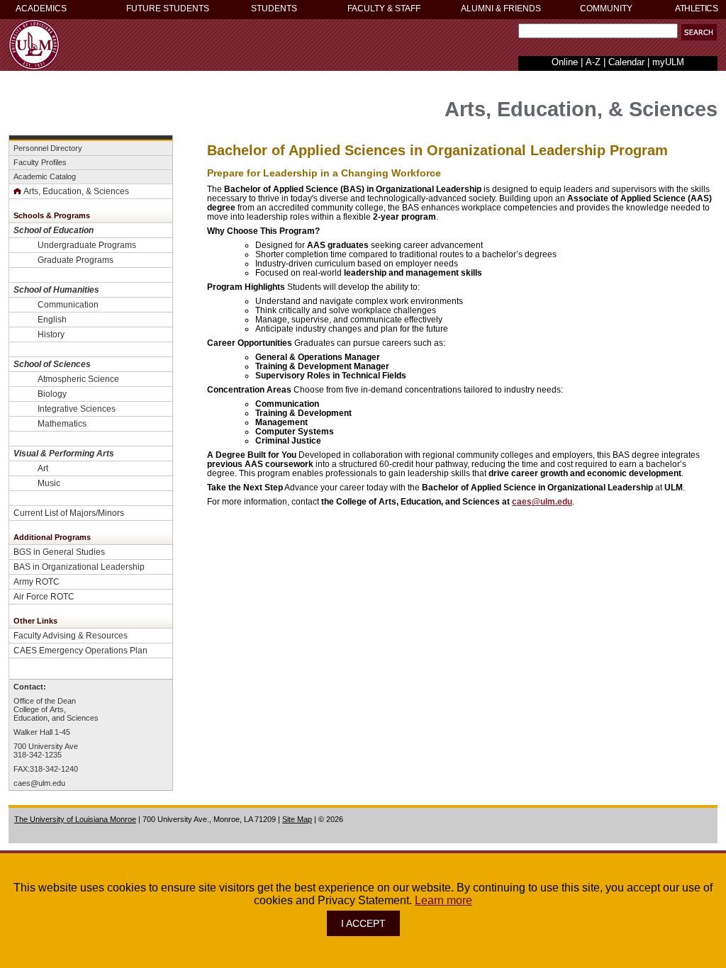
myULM (668, 62)
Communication (68, 304)
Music (49, 483)
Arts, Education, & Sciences (76, 191)
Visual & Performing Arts (63, 453)
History (51, 334)
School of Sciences (52, 363)
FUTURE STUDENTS (167, 8)
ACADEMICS (41, 8)
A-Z (593, 62)
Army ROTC (36, 581)
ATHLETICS (696, 8)
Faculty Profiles (40, 162)
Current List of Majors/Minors (68, 512)
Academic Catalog (44, 176)
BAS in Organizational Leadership (79, 566)
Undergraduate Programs (87, 244)
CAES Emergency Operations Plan (80, 650)
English (52, 319)
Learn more (443, 900)
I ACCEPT (363, 923)
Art (43, 468)
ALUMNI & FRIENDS (501, 8)
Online (565, 62)
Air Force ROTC (43, 596)
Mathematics (62, 423)
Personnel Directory (47, 148)
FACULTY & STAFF (383, 8)
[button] (699, 32)
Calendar (626, 62)
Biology (52, 393)
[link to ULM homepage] (34, 66)
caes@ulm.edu (39, 783)
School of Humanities (56, 289)
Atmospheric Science (78, 378)
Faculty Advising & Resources (70, 635)
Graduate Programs (75, 259)
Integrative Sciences (77, 408)
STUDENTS (274, 8)
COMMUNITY (606, 8)
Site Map (297, 819)
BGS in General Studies (59, 551)
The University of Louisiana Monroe (75, 819)
